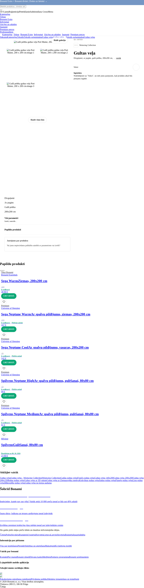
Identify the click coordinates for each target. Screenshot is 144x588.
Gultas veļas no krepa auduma (38, 483)
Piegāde (21, 546)
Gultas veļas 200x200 (123, 478)
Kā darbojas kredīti (63, 546)
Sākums (3, 37)
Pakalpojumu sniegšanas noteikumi (15, 579)
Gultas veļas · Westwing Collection (26, 478)
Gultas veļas (58, 37)
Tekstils (20, 37)
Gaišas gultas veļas (69, 478)
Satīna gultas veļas (107, 480)
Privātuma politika (39, 579)
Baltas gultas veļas (16, 480)
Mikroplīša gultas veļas (14, 483)
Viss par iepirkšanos (9, 546)
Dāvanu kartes (36, 557)
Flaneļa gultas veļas (124, 480)
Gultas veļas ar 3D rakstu (35, 480)
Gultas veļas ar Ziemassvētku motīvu (63, 480)
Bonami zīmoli (23, 557)
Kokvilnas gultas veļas (89, 480)
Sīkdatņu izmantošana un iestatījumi (63, 579)
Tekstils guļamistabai (33, 37)
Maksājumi (50, 546)
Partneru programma (60, 557)
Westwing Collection (51, 478)
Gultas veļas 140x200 (104, 478)
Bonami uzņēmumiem (79, 557)
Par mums (12, 557)
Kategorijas (12, 37)
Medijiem (46, 557)
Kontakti (4, 557)
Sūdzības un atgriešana (35, 546)
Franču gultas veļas (85, 478)
